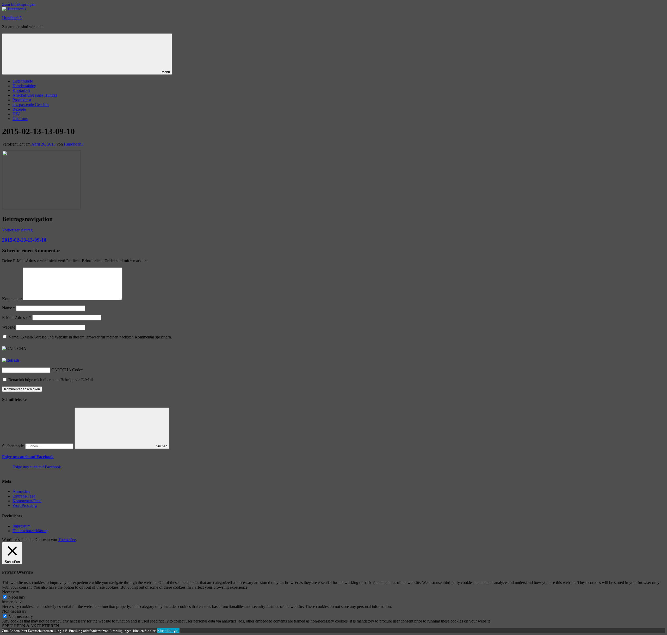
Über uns (20, 118)
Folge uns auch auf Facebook (28, 457)
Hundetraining (24, 86)
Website (8, 327)
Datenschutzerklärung (30, 531)
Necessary (16, 597)
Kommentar (12, 299)
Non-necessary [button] (14, 611)
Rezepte (19, 109)
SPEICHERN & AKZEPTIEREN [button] (30, 626)
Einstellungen (168, 630)
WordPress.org (25, 505)
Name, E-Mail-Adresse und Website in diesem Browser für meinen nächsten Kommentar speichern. (90, 337)
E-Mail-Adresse (16, 317)
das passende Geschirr (31, 104)
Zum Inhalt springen (18, 4)
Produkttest (22, 100)
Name (8, 308)
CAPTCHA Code (66, 370)
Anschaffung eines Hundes (35, 95)
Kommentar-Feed (27, 501)
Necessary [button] (10, 592)
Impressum (21, 526)
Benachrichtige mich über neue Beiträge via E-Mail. (51, 380)
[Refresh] (10, 360)
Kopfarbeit (21, 90)
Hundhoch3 (12, 18)
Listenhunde (23, 81)
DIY (16, 114)
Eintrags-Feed (24, 496)
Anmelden (21, 491)
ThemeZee (67, 539)
